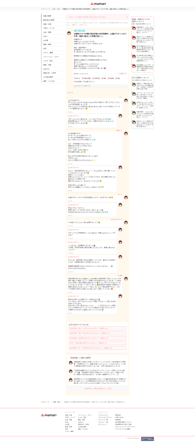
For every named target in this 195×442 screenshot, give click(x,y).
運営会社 (118, 415)
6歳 (118, 78)
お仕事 (45, 40)
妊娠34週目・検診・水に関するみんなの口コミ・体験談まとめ (89, 328)
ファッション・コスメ (51, 57)
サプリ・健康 (48, 52)
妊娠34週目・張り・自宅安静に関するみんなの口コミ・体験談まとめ (91, 348)
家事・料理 (47, 44)
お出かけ (46, 69)
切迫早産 (97, 78)
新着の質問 (47, 16)
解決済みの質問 (48, 20)
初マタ (78, 78)
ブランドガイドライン (105, 417)
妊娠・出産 (47, 24)
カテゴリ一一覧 (103, 422)
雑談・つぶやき (48, 81)
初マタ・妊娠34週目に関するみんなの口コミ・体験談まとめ (88, 343)
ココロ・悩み (48, 61)
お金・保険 (47, 32)
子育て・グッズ (48, 28)
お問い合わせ (119, 417)
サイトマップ (102, 424)
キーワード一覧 (103, 420)
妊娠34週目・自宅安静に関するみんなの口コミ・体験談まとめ (89, 338)
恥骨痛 (112, 78)
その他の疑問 (48, 77)
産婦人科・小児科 (49, 73)
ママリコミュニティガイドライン (125, 427)
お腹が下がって (90, 81)
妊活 (44, 48)
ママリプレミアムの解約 (122, 429)
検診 (104, 78)
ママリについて (103, 415)
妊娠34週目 (87, 78)
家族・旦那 (47, 65)
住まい (45, 36)
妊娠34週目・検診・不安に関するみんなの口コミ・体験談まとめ (89, 333)
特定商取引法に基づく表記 (123, 424)
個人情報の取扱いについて (123, 422)
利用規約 (118, 420)
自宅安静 (79, 81)
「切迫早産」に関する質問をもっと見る (97, 388)
